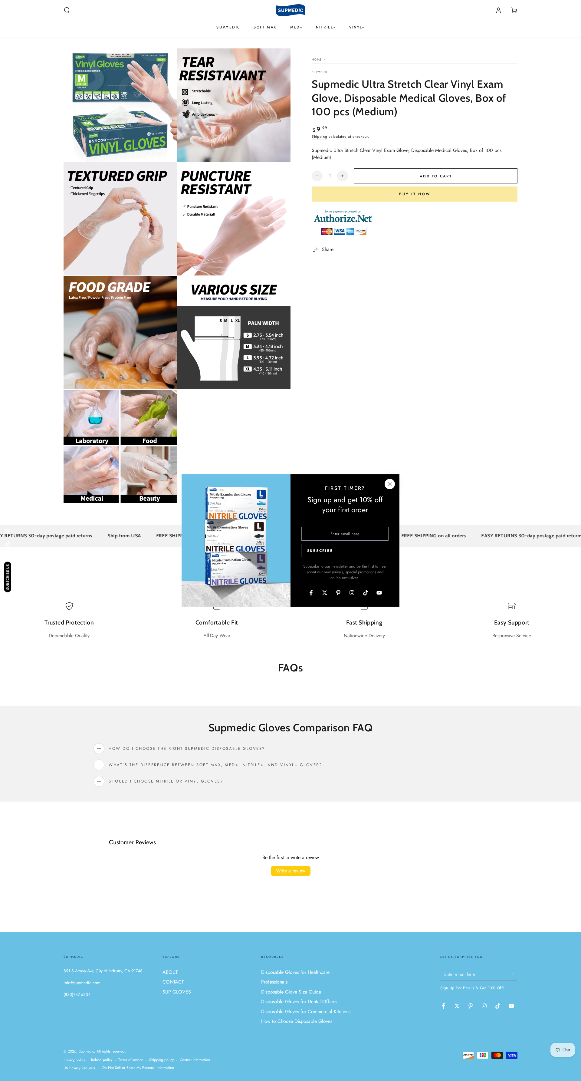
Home (317, 59)
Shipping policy (161, 1060)
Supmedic (320, 72)
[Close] (389, 484)
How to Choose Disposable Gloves (296, 1021)
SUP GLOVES (176, 991)
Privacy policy (74, 1060)
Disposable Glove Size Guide (291, 991)
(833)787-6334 (77, 994)
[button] (67, 10)
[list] (290, 620)
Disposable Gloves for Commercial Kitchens (305, 1011)
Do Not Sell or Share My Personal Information (138, 1067)
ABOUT (170, 972)
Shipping (319, 136)
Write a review (290, 870)
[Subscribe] (513, 973)
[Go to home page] (290, 10)
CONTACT (173, 981)
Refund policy (101, 1060)
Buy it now (414, 194)
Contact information (195, 1060)
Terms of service (130, 1060)
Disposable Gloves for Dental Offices (299, 1001)
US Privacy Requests (79, 1068)
